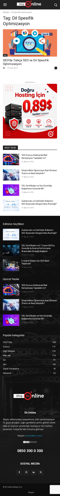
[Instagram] (26, 472)
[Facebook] (19, 472)
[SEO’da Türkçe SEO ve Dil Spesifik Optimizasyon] (30, 43)
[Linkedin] (33, 472)
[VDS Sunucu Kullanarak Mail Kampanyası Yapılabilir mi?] (11, 159)
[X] (41, 472)
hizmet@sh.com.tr (33, 435)
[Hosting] (30, 396)
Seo (5, 55)
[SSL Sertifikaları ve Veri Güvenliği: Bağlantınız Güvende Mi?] (11, 190)
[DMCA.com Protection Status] (30, 442)
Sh (4, 68)
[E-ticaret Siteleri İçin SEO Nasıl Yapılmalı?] (11, 265)
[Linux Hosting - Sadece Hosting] (30, 111)
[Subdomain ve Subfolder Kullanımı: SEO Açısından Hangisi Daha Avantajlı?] (11, 205)
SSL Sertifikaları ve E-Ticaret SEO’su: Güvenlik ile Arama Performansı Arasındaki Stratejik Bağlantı (38, 248)
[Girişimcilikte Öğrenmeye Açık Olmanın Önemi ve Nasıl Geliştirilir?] (11, 175)
